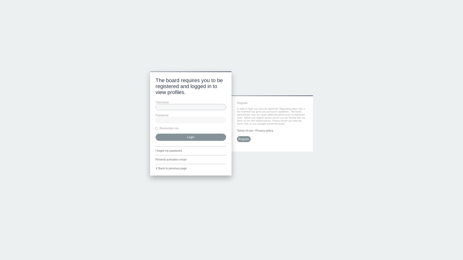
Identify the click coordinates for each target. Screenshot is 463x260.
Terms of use (245, 130)
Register (243, 139)
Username (162, 102)
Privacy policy (264, 130)
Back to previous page (172, 168)
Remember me (169, 128)
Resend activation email (171, 159)
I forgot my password (169, 150)
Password (162, 115)
